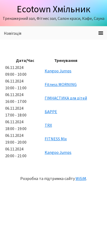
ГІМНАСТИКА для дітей (66, 98)
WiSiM (81, 178)
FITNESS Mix (56, 138)
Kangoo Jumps (58, 70)
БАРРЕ (51, 111)
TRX (48, 125)
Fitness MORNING (61, 84)
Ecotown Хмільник (53, 9)
